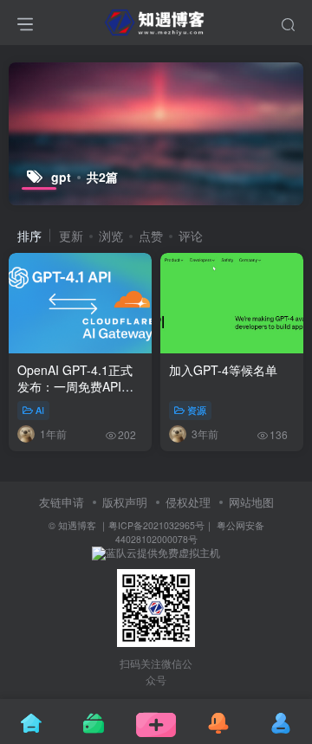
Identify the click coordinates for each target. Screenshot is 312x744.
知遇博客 (77, 525)
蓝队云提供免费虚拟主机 (163, 553)
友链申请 (61, 502)
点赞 (151, 235)
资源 (196, 410)
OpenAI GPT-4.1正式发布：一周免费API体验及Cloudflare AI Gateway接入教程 (75, 395)
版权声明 (124, 502)
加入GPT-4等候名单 (223, 369)
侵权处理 (188, 502)
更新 (71, 235)
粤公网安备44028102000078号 (189, 532)
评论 (191, 235)
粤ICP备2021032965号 (156, 525)
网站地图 (251, 502)
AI (40, 410)
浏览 (111, 235)
